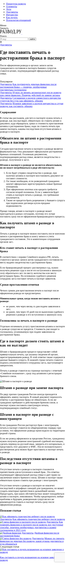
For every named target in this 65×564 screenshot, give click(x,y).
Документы (12, 12)
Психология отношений (18, 20)
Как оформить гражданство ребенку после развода (39, 519)
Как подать (12, 17)
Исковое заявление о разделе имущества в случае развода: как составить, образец (31, 105)
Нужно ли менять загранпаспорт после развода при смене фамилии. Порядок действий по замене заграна (30, 94)
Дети (8, 9)
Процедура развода (16, 3)
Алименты (11, 6)
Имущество (12, 14)
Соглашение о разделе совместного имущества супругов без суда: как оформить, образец (30, 99)
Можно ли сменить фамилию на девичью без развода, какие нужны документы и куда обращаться (32, 541)
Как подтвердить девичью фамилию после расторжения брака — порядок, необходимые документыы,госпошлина (28, 87)
